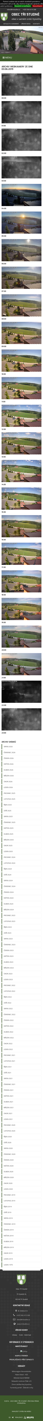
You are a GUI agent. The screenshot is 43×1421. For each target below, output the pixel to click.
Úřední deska (25, 24)
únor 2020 (8, 1183)
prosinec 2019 (9, 1195)
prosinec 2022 (9, 985)
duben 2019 (8, 1241)
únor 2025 (8, 845)
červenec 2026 (9, 752)
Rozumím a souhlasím (23, 6)
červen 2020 (9, 1160)
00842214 (24, 1311)
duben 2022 (8, 1032)
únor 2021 (8, 1113)
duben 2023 (8, 962)
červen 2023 (9, 950)
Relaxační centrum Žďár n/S (21, 1381)
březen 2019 (9, 1247)
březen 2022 (9, 1038)
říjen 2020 (8, 1137)
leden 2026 (8, 787)
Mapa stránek (21, 1356)
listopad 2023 (9, 921)
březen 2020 (9, 1177)
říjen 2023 (8, 927)
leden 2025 (8, 851)
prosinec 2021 (9, 1055)
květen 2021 (8, 1096)
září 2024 (7, 875)
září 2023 (7, 933)
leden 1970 (8, 1265)
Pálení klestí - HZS (21, 1375)
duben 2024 (8, 904)
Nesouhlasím (37, 6)
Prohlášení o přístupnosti (21, 1359)
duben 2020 (8, 1172)
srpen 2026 (8, 747)
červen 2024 (9, 892)
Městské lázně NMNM (21, 1378)
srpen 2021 (8, 1078)
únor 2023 (8, 974)
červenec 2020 (9, 1154)
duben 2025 (8, 834)
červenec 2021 (9, 1084)
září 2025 (7, 811)
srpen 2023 (8, 939)
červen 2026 (9, 758)
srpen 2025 (8, 816)
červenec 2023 (9, 945)
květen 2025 (8, 828)
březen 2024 (9, 910)
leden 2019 (8, 1259)
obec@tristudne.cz (13, 9)
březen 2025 (9, 840)
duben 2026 (8, 770)
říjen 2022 (8, 997)
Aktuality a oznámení (11, 24)
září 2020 (7, 1142)
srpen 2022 (8, 1009)
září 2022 (7, 1003)
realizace (19, 1417)
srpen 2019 (8, 1218)
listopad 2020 (9, 1131)
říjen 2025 (8, 805)
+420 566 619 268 (29, 9)
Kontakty (36, 24)
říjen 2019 (8, 1207)
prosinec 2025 (9, 793)
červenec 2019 (9, 1224)
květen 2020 (8, 1166)
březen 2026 (9, 776)
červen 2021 (9, 1090)
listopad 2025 (9, 799)
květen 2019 (8, 1236)
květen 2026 (8, 764)
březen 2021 (9, 1107)
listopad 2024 (9, 863)
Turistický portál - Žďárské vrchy (21, 1388)
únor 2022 (8, 1044)
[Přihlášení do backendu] (13, 1417)
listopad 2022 (9, 991)
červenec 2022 (9, 1014)
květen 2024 (8, 898)
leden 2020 (8, 1189)
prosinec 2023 (9, 915)
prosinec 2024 (9, 857)
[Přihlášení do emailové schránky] (9, 1417)
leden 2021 (8, 1119)
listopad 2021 (9, 1061)
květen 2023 (8, 956)
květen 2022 (8, 1026)
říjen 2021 (8, 1067)
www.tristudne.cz (23, 1324)
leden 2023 (8, 979)
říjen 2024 (8, 869)
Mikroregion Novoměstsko (21, 1371)
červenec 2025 (9, 822)
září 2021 (7, 1073)
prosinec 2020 (9, 1125)
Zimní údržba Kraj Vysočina (21, 1384)
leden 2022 (8, 1049)
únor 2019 (8, 1253)
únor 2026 (8, 782)
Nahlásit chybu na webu (21, 1411)
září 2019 (7, 1212)
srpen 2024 (8, 880)
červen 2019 (9, 1230)
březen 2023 (9, 968)
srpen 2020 (8, 1148)
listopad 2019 (9, 1201)
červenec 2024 (9, 886)
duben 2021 (8, 1102)
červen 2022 (9, 1020)
